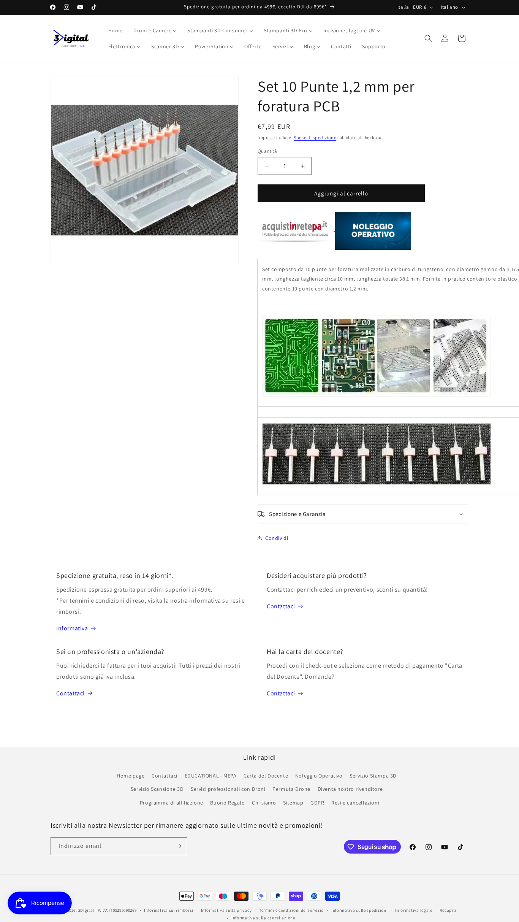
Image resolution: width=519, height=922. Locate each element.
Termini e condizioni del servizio (291, 910)
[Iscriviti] (178, 846)
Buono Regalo (227, 802)
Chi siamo (264, 802)
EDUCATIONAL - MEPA (211, 775)
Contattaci (281, 606)
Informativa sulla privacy (226, 910)
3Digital (86, 910)
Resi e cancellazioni (355, 802)
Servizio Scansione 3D (157, 789)
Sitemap (293, 802)
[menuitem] (115, 30)
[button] (428, 38)
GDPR (317, 802)
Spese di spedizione (315, 137)
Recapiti (448, 910)
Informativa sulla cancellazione (263, 917)
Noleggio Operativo (319, 775)
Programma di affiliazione (171, 802)
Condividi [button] (276, 538)
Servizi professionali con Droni (228, 789)
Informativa (72, 628)
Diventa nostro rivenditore (350, 789)
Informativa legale (413, 910)
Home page (130, 775)
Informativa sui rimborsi (168, 910)
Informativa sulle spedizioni (359, 910)
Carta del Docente (266, 775)
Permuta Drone (291, 789)
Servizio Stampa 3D (373, 775)
